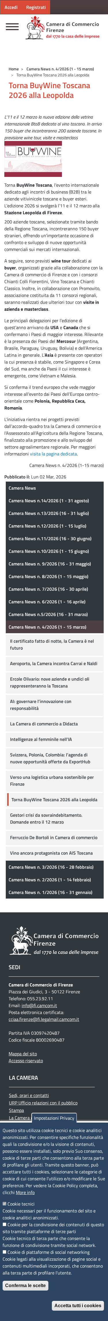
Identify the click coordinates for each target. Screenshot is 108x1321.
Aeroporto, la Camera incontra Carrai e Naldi (53, 663)
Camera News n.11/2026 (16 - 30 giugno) (50, 538)
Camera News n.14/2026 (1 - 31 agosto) (49, 500)
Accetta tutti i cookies (77, 1305)
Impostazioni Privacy (54, 1118)
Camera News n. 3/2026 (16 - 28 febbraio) (51, 867)
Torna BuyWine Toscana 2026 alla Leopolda (54, 799)
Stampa (16, 1110)
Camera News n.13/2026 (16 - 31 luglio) (49, 513)
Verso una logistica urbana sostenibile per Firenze (52, 780)
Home (14, 69)
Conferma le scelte (25, 1285)
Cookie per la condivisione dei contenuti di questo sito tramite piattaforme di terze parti (53, 1228)
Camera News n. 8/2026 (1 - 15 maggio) (48, 576)
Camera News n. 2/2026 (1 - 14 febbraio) (50, 879)
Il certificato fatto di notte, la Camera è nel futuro (52, 644)
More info (25, 1192)
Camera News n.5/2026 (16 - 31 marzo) (48, 614)
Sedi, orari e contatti (29, 1095)
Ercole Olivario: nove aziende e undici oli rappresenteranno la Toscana (49, 682)
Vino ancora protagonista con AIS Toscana (51, 852)
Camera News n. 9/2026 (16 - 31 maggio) (50, 563)
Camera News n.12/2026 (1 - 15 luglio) (47, 525)
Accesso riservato (26, 1060)
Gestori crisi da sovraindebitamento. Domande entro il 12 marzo (46, 818)
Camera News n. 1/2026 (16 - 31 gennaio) (50, 892)
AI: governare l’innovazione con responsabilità (40, 705)
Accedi (11, 7)
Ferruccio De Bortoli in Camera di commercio (53, 837)
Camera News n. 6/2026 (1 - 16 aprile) (47, 601)
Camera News (22, 487)
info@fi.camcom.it (39, 1005)
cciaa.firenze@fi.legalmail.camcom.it (44, 1019)
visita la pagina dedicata (53, 453)
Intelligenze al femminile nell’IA (41, 739)
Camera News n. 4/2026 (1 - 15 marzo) (60, 69)
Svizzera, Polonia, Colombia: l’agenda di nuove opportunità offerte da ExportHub (50, 758)
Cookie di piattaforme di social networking (48, 1252)
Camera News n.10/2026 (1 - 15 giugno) (49, 551)
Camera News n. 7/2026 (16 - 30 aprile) (48, 589)
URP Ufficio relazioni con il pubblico (43, 1102)
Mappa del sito (23, 1053)
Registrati (36, 7)
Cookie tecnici (21, 1203)
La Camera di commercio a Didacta (44, 723)
